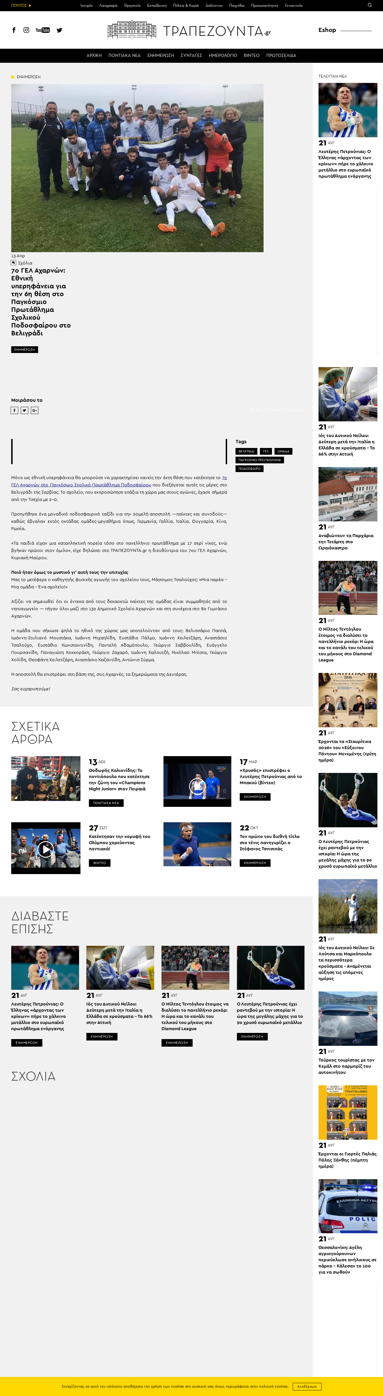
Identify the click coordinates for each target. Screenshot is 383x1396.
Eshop (327, 30)
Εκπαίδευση (157, 6)
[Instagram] (26, 31)
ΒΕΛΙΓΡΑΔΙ (246, 451)
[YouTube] (43, 31)
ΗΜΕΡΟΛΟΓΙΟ (223, 56)
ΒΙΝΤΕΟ (252, 56)
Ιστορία (86, 6)
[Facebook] (14, 31)
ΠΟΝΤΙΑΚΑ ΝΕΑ (125, 56)
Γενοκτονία (294, 6)
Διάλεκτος (214, 6)
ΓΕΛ (266, 451)
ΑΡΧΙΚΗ (94, 56)
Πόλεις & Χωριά (186, 6)
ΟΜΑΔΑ (283, 451)
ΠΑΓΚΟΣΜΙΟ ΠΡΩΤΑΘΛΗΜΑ (260, 460)
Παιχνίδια (236, 6)
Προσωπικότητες (264, 6)
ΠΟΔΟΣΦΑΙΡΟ (249, 468)
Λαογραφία (108, 6)
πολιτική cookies (273, 1386)
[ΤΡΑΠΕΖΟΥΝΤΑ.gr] (191, 29)
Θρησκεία (132, 6)
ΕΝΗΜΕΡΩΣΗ (160, 56)
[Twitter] (59, 31)
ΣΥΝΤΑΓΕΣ (191, 56)
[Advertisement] (119, 451)
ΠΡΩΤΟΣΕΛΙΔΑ (281, 56)
